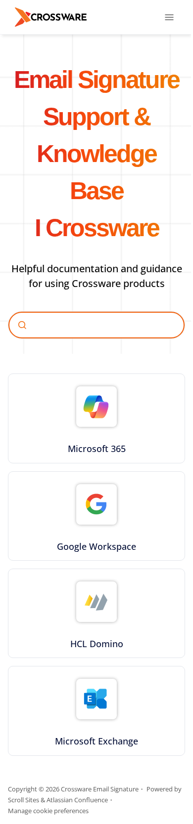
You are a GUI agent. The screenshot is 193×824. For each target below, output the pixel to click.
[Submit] (22, 325)
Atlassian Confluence (77, 799)
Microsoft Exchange (96, 741)
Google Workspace (96, 546)
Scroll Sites (23, 799)
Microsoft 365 (97, 448)
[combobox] (96, 325)
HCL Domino (96, 644)
